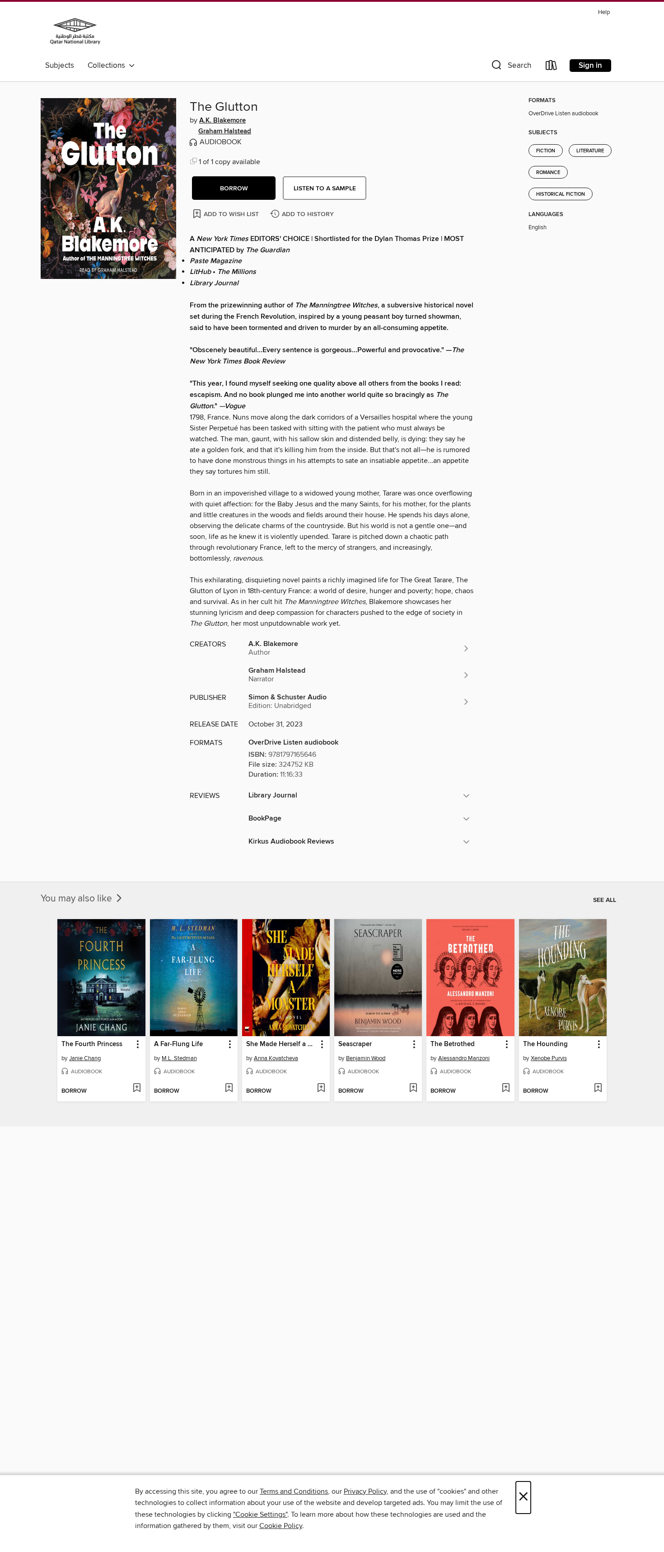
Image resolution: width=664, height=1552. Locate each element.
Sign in (590, 66)
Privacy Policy (365, 1491)
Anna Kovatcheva (276, 1058)
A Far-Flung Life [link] (178, 1044)
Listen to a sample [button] (325, 188)
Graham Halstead (224, 131)
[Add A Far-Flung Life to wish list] (228, 1088)
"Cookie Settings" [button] (260, 1514)
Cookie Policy (280, 1525)
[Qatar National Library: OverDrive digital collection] (75, 31)
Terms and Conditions (294, 1491)
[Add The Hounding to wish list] (597, 1088)
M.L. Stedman (179, 1058)
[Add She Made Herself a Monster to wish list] (321, 1088)
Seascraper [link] (355, 1044)
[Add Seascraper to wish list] (413, 1088)
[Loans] (551, 67)
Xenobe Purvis (549, 1058)
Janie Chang (85, 1058)
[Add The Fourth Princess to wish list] (136, 1088)
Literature (590, 151)
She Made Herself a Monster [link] (281, 1044)
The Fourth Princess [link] (91, 1044)
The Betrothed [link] (452, 1044)
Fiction (545, 151)
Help (604, 12)
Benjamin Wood (365, 1058)
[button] (510, 67)
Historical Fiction (560, 194)
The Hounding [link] (545, 1044)
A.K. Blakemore (222, 121)
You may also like (77, 899)
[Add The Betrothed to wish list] (505, 1088)
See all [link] (604, 900)
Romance (548, 173)
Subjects (59, 66)
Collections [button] (108, 66)
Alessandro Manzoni (464, 1058)
